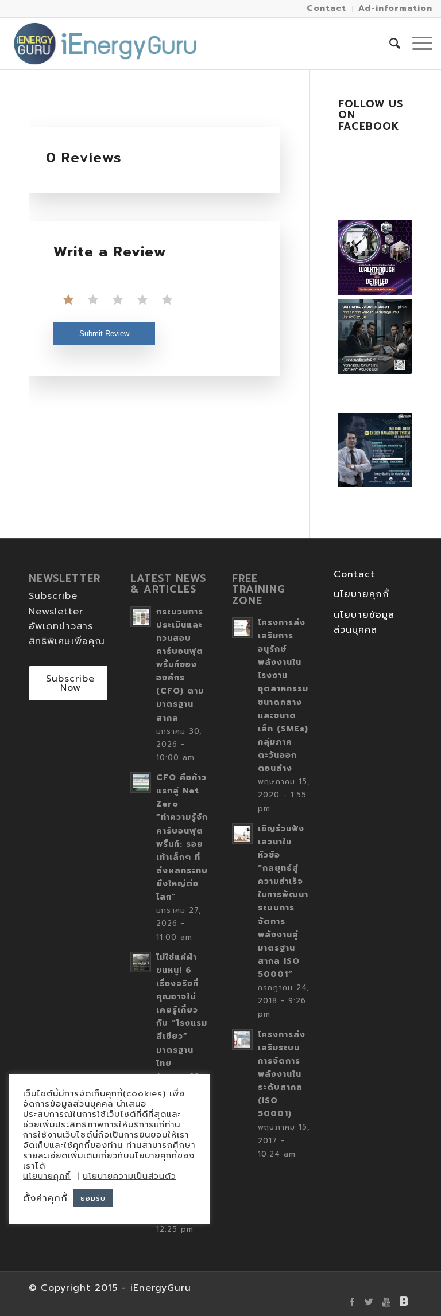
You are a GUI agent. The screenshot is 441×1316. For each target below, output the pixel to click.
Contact (354, 574)
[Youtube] (386, 1301)
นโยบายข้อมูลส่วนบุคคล (364, 622)
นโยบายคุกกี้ (361, 594)
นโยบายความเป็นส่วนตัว (129, 1176)
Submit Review (104, 333)
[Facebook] (352, 1301)
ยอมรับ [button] (93, 1198)
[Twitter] (369, 1301)
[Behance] (403, 1301)
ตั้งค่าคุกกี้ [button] (45, 1198)
